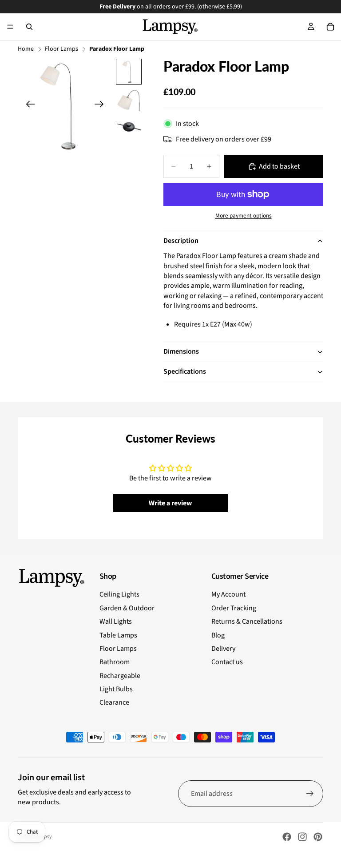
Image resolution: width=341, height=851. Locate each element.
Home (26, 49)
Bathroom (114, 662)
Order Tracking (233, 608)
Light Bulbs (116, 689)
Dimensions (181, 351)
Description (180, 241)
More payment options (243, 216)
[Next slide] (102, 105)
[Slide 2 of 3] (129, 99)
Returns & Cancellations (246, 621)
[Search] (29, 26)
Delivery (223, 648)
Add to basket (279, 166)
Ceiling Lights (119, 594)
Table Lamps (118, 635)
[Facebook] (287, 836)
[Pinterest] (318, 836)
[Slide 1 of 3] (129, 72)
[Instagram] (302, 836)
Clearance (114, 702)
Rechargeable (119, 676)
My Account (228, 594)
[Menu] (10, 26)
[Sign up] (310, 793)
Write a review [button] (170, 503)
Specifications (184, 371)
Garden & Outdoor (127, 608)
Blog (218, 635)
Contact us (227, 662)
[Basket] (330, 26)
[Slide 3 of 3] (129, 127)
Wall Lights (115, 621)
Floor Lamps (61, 49)
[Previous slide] (28, 105)
